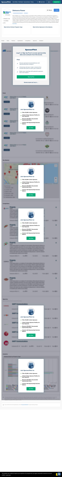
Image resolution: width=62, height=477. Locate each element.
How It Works (15, 1)
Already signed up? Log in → (31, 82)
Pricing (32, 1)
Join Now (31, 127)
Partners (13, 40)
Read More (15, 23)
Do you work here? (25, 404)
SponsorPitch (6, 2)
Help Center (42, 1)
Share (57, 10)
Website (50, 10)
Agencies (35, 40)
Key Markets (20, 40)
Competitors (27, 40)
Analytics (41, 40)
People (2, 40)
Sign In (49, 1)
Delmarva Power (19, 10)
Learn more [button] (8, 475)
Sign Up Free (56, 1)
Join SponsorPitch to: (27, 109)
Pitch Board (20, 1)
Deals (8, 40)
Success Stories (27, 1)
